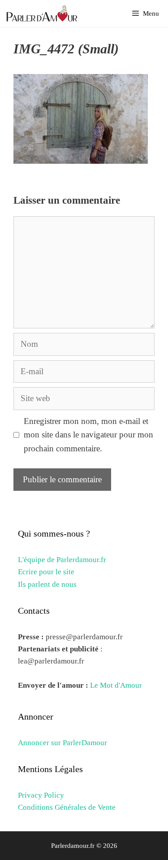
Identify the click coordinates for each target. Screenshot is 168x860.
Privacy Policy (41, 795)
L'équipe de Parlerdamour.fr (62, 559)
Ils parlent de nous (47, 584)
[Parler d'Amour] (43, 13)
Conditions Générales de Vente (67, 807)
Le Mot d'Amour (116, 685)
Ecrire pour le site (46, 572)
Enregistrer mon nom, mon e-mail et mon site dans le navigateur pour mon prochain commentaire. (88, 434)
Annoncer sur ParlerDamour (62, 742)
